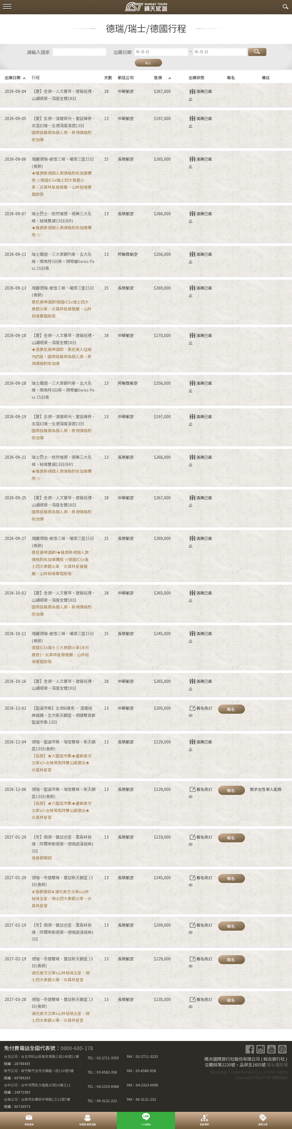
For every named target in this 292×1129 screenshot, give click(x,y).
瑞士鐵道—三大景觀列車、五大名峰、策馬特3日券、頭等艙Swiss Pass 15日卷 (63, 261)
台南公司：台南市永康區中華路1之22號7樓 (37, 1099)
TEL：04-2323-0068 (103, 1086)
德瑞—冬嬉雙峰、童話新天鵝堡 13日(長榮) (62, 880)
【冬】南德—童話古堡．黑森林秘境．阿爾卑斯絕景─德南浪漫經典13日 (63, 844)
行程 (36, 77)
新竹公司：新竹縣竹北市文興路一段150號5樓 (39, 1070)
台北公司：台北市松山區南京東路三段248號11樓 (41, 1056)
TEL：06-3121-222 (102, 1100)
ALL (148, 62)
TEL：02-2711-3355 (103, 1057)
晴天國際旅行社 (146, 7)
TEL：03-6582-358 (102, 1072)
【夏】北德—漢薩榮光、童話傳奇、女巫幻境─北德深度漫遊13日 (64, 121)
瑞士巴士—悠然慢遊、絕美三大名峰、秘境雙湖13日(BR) (62, 217)
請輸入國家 (38, 52)
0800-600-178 (76, 1048)
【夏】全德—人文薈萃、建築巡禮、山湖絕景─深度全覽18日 (64, 94)
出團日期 (122, 52)
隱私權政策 (277, 1065)
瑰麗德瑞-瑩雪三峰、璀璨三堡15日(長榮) (63, 162)
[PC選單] (7, 6)
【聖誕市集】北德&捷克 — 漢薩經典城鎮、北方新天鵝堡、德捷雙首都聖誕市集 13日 (64, 715)
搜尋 (257, 52)
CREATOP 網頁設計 (270, 1077)
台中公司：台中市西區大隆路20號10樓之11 (37, 1084)
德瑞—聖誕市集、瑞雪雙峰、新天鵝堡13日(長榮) (64, 745)
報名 (231, 709)
